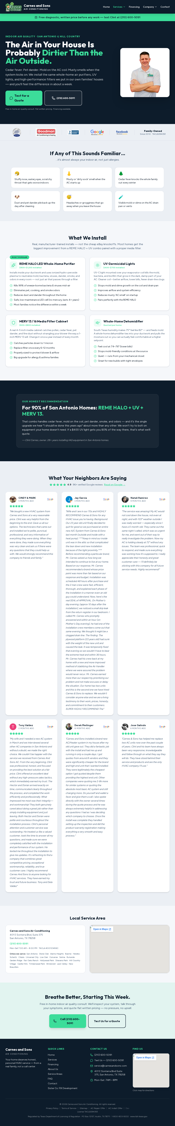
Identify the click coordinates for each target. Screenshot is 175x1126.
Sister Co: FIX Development (62, 1088)
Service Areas (55, 1074)
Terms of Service (69, 1108)
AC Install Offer (115, 1108)
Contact (165, 6)
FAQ (50, 1078)
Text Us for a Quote (107, 1021)
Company (148, 6)
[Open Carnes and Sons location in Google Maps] (151, 1070)
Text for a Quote (21, 98)
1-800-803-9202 (120, 1116)
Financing (134, 6)
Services (117, 6)
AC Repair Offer (98, 1108)
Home (106, 6)
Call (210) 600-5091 (70, 1021)
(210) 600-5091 (66, 98)
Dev (127, 1108)
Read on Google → (114, 484)
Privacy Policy (52, 1108)
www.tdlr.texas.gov (138, 1116)
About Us (53, 1069)
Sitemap (83, 1108)
